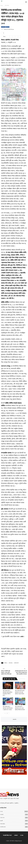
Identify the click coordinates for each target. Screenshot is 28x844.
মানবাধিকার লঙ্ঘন (3, 826)
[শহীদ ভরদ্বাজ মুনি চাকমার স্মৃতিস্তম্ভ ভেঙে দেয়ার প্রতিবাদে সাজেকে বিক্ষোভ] (20, 685)
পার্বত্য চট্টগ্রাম (10, 662)
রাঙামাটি (1, 820)
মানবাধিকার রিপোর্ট (16, 662)
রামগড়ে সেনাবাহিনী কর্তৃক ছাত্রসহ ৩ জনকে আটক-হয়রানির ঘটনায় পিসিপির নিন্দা (6, 672)
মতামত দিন (14, 719)
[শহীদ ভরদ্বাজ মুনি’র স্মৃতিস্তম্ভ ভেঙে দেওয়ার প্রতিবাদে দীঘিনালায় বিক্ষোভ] (20, 701)
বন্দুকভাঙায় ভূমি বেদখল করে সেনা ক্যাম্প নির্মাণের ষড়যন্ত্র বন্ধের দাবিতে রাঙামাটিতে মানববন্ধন (21, 672)
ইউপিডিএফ (5, 662)
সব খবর (1, 811)
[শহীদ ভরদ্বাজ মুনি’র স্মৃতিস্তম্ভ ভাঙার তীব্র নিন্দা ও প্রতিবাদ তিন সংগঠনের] (8, 701)
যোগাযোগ (16, 835)
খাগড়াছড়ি (4, 682)
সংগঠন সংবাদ (2, 817)
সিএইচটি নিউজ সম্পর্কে (7, 835)
